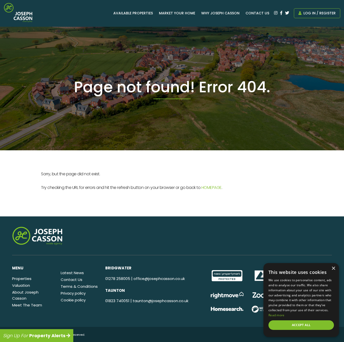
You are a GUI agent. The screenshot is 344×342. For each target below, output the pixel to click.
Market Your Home (177, 13)
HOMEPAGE (211, 187)
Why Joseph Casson (220, 13)
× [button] (333, 268)
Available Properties (133, 13)
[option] (227, 275)
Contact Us (257, 13)
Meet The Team (27, 305)
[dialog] (301, 300)
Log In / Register (319, 13)
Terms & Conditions (79, 286)
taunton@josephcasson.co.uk (160, 300)
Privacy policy (73, 293)
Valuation (21, 285)
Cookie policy (73, 300)
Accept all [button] (301, 325)
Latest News (72, 272)
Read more (276, 315)
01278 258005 (117, 278)
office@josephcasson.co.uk (159, 278)
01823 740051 (117, 300)
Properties (21, 278)
